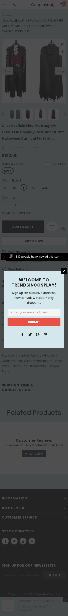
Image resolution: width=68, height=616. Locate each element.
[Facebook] (22, 334)
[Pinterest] (45, 334)
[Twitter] (30, 334)
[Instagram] (38, 334)
